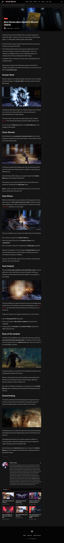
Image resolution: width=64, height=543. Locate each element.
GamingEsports (33, 538)
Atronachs (5, 206)
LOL (39, 1)
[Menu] (3, 1)
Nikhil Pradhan (10, 28)
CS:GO (27, 1)
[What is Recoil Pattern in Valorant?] (8, 495)
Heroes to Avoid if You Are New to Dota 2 (34, 501)
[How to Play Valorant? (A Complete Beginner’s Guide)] (35, 509)
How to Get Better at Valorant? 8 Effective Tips (7, 516)
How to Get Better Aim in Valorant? (22, 515)
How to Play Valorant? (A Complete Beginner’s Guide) (35, 516)
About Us (29, 535)
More (50, 1)
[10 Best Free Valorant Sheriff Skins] (22, 495)
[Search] (61, 1)
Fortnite (35, 1)
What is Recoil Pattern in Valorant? (8, 501)
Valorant (43, 1)
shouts (4, 120)
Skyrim (5, 18)
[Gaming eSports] (10, 1)
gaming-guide (5, 456)
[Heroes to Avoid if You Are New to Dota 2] (35, 495)
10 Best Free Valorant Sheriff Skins (21, 501)
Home (24, 535)
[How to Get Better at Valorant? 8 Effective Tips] (8, 509)
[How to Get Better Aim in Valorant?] (22, 509)
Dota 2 (31, 1)
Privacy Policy (37, 535)
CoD (47, 1)
